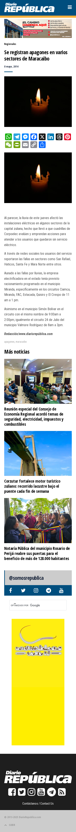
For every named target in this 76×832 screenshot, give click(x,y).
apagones (9, 341)
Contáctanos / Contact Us (38, 803)
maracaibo (21, 341)
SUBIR (12, 825)
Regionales (10, 44)
